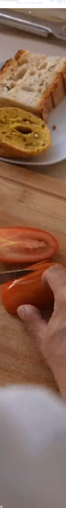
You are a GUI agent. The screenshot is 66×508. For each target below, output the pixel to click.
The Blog (28, 2)
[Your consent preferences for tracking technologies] (1, 506)
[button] (64, 3)
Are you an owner (39, 2)
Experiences (33, 2)
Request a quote (19, 2)
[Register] (58, 3)
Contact (24, 2)
